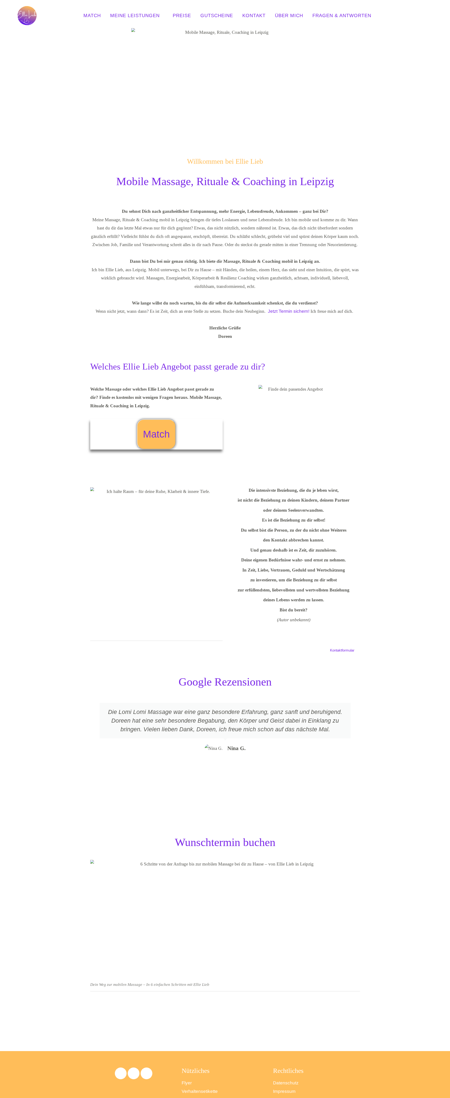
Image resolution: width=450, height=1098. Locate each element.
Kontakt (254, 15)
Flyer (187, 1082)
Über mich (289, 15)
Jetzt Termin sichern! (288, 311)
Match (92, 15)
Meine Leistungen (135, 15)
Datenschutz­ (286, 1082)
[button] (94, 752)
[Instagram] (133, 1073)
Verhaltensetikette (200, 1091)
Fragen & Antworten (341, 15)
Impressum (284, 1091)
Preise (182, 15)
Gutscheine (216, 15)
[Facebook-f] (121, 1073)
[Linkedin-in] (146, 1073)
